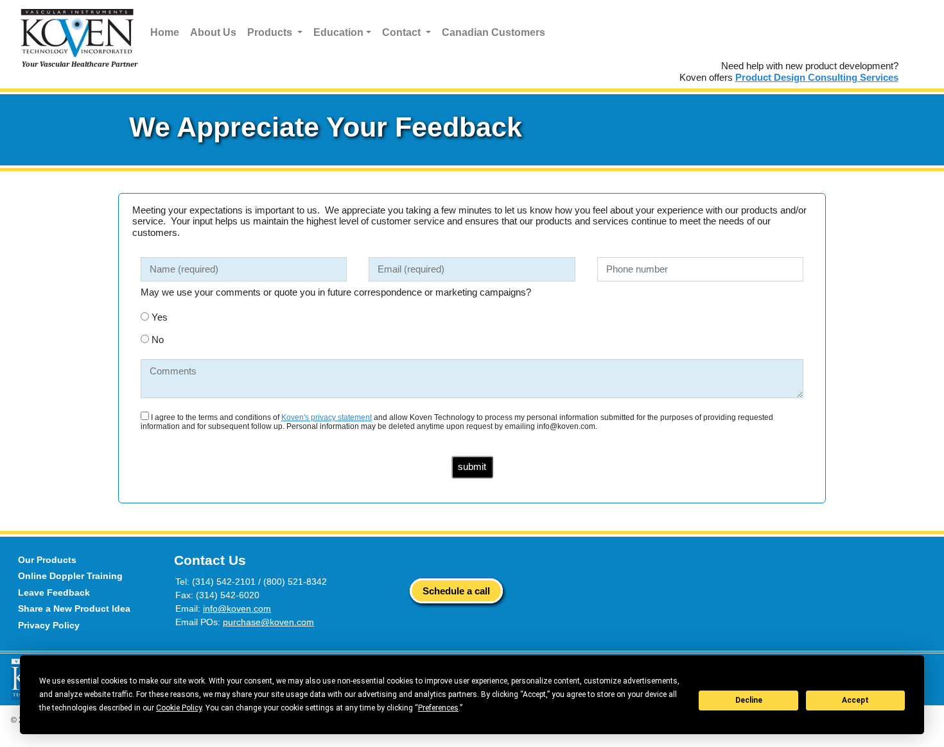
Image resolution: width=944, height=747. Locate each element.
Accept (855, 700)
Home (164, 32)
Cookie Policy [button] (179, 707)
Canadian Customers (493, 32)
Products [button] (271, 32)
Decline (748, 700)
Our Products (47, 560)
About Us (213, 32)
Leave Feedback (54, 592)
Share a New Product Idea (74, 608)
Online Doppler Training (70, 576)
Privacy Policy (49, 625)
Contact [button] (402, 32)
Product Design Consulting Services (816, 77)
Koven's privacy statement (326, 417)
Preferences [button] (438, 707)
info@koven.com (237, 608)
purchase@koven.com (268, 622)
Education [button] (338, 32)
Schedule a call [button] (456, 590)
